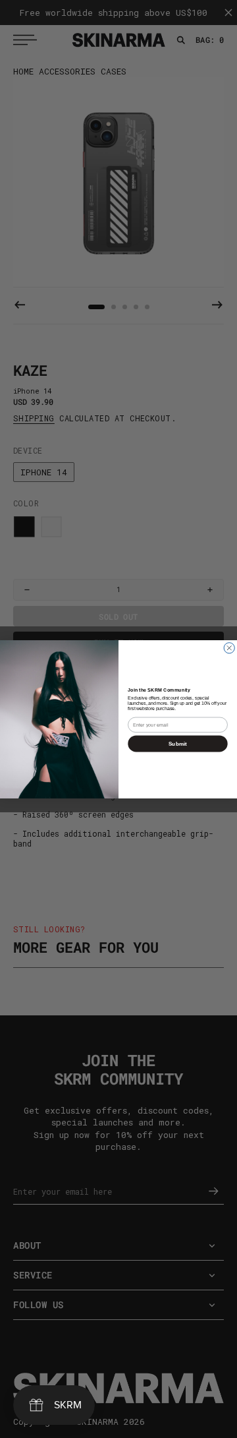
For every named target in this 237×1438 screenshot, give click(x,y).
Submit (178, 743)
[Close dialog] (229, 647)
